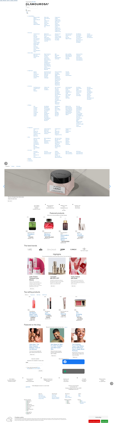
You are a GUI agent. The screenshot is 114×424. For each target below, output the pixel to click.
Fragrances (30, 127)
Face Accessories (69, 33)
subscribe (40, 370)
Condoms (67, 74)
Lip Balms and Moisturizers (89, 35)
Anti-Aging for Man (58, 141)
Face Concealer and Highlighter (79, 114)
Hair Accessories (69, 87)
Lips (34, 106)
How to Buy (54, 396)
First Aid (35, 73)
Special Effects (79, 108)
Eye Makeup (78, 33)
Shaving (67, 140)
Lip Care (88, 33)
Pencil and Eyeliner (46, 111)
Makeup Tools (68, 106)
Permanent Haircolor (89, 96)
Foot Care (78, 56)
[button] (4, 186)
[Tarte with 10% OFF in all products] (57, 182)
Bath (56, 54)
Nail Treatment (79, 57)
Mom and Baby (68, 54)
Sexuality (67, 71)
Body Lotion (36, 135)
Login (66, 395)
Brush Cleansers (69, 107)
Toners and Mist (37, 42)
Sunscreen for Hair (47, 152)
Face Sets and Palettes (79, 119)
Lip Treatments (90, 37)
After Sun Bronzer (69, 153)
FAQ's (79, 396)
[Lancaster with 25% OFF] (57, 266)
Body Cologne (47, 58)
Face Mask (36, 47)
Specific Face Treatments (57, 143)
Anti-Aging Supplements (57, 73)
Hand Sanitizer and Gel (36, 77)
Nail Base (56, 112)
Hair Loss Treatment (57, 89)
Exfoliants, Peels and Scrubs (58, 38)
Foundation (78, 112)
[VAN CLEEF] (84, 249)
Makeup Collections (36, 22)
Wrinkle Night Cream (36, 45)
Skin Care (30, 32)
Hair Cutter (68, 98)
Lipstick (35, 115)
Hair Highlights (89, 92)
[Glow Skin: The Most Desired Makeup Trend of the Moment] (35, 335)
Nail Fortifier (57, 108)
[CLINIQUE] (73, 249)
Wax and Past (78, 90)
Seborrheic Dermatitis (46, 75)
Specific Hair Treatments (57, 103)
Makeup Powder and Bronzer (79, 122)
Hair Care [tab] (38, 294)
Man (29, 137)
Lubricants (68, 73)
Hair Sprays (57, 93)
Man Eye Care (57, 145)
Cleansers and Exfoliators (57, 34)
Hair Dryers (68, 90)
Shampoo (35, 90)
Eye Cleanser (78, 35)
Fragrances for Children (68, 129)
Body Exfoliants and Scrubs (58, 58)
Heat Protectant (58, 94)
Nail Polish (57, 113)
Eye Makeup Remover (46, 120)
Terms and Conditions (36, 368)
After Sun (67, 151)
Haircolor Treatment (89, 90)
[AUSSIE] (41, 249)
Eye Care (67, 37)
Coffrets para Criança (46, 21)
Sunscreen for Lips (37, 157)
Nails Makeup (57, 106)
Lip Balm (35, 113)
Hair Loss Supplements (57, 82)
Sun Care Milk (57, 156)
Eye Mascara (46, 113)
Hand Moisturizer (79, 60)
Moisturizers (46, 33)
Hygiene (35, 71)
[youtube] (26, 386)
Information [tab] (18, 166)
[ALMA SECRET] (51, 249)
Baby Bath (67, 58)
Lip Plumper (36, 112)
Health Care (30, 70)
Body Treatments (47, 54)
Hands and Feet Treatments (79, 54)
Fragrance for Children (68, 132)
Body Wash (57, 55)
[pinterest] (28, 386)
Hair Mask (57, 90)
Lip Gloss (35, 108)
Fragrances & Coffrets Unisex (58, 20)
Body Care (36, 55)
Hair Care (30, 86)
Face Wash (57, 39)
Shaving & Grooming (67, 139)
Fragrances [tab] (32, 294)
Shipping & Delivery (55, 398)
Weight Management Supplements (57, 76)
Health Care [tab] (44, 294)
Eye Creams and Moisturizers (79, 40)
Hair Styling (78, 87)
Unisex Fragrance (47, 128)
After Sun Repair (69, 152)
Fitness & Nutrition (58, 71)
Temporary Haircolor (89, 94)
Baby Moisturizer (69, 55)
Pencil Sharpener (69, 108)
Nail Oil (56, 107)
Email (27, 362)
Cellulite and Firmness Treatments (46, 56)
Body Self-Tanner (79, 153)
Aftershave (36, 132)
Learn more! (10, 202)
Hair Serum (57, 99)
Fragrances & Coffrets (57, 18)
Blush (77, 120)
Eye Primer (46, 115)
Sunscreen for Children (57, 154)
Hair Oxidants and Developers (90, 98)
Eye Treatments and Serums (79, 38)
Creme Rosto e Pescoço (36, 40)
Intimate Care (36, 74)
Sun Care (30, 150)
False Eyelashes (47, 118)
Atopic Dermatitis (47, 73)
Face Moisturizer (47, 38)
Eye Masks (78, 42)
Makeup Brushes (69, 112)
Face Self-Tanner (79, 152)
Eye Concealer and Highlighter (47, 109)
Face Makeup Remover (78, 110)
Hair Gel (77, 93)
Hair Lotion (78, 94)
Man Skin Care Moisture (58, 140)
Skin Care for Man (58, 138)
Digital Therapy (68, 38)
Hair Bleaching (89, 88)
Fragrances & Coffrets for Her (58, 28)
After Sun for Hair (47, 153)
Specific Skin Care (47, 71)
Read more (32, 354)
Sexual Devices (68, 75)
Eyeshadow (46, 107)
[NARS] (30, 249)
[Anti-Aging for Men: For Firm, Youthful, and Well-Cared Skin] (57, 335)
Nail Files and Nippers (68, 114)
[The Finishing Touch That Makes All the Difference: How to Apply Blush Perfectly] (78, 335)
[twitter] (29, 386)
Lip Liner (35, 111)
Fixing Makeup (79, 107)
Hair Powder (78, 95)
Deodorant (36, 134)
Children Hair (46, 87)
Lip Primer (35, 107)
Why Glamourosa (42, 396)
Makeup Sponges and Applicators (69, 110)
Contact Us (54, 395)
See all (66, 327)
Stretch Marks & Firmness (69, 57)
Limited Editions (31, 16)
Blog (79, 395)
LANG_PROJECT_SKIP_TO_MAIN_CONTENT (9, 0)
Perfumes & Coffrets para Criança (57, 25)
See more (32, 288)
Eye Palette (46, 117)
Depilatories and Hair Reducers (47, 63)
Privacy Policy (41, 398)
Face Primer (78, 126)
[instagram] (27, 386)
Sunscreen (36, 151)
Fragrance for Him (37, 133)
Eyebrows (46, 114)
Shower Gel (36, 131)
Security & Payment (55, 397)
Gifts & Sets (46, 17)
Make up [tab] (26, 294)
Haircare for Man (37, 138)
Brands (29, 158)
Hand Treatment (79, 58)
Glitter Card (67, 396)
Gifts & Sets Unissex (46, 24)
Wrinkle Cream (36, 43)
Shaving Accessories (68, 143)
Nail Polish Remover (57, 115)
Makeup (29, 105)
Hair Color (89, 87)
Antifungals (46, 77)
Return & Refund (68, 397)
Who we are (41, 395)
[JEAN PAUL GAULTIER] (62, 249)
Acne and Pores (37, 38)
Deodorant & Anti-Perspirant (47, 60)
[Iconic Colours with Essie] (77, 266)
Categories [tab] (7, 166)
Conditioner (46, 89)
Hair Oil (56, 95)
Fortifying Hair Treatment (57, 97)
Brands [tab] (13, 166)
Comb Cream (78, 92)
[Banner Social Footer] (73, 361)
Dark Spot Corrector (35, 37)
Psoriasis (46, 76)
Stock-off (29, 159)
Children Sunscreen (57, 152)
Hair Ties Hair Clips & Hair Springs (68, 95)
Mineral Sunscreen (58, 157)
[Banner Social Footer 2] (73, 371)
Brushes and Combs (68, 89)
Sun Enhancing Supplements (58, 79)
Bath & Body (30, 52)
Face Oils (46, 41)
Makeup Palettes (37, 24)
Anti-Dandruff (57, 92)
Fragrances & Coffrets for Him (58, 31)
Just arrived (30, 160)
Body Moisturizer (47, 64)
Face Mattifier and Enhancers (79, 116)
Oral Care (35, 75)
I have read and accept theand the (33, 368)
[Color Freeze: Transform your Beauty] (36, 266)
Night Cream (46, 37)
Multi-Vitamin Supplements (57, 84)
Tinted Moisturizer (47, 39)
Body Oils (46, 69)
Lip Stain (35, 114)
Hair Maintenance (37, 87)
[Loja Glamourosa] (57, 4)
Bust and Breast (47, 68)
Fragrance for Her (58, 134)
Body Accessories (37, 54)
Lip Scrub (35, 109)
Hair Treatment (58, 87)
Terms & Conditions (42, 397)
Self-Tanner (78, 151)
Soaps (56, 56)
